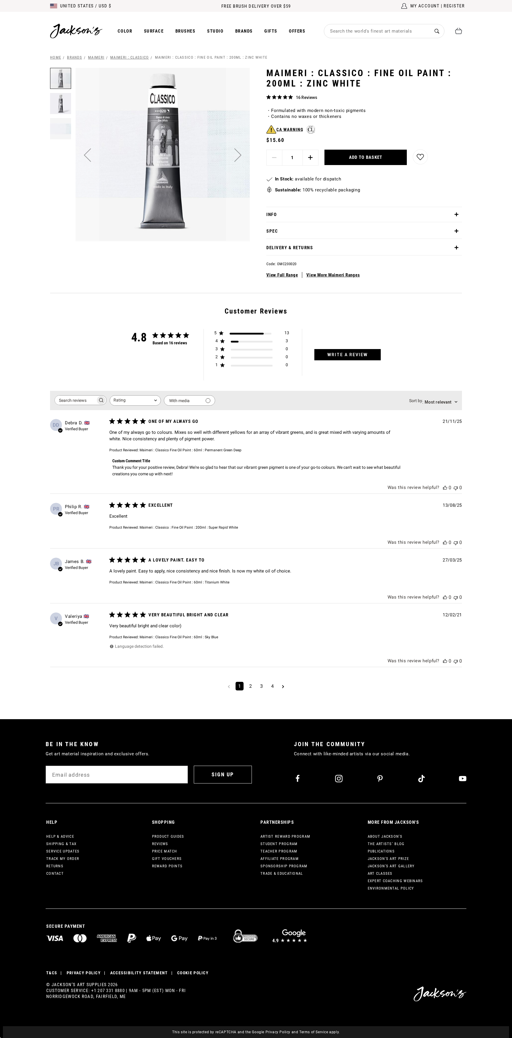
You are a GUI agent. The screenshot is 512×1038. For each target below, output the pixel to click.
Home (55, 57)
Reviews (160, 844)
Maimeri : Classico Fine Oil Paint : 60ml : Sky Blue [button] (179, 637)
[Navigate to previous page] (229, 686)
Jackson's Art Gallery (391, 866)
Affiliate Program (279, 858)
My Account (424, 6)
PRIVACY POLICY (84, 972)
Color (125, 31)
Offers (297, 31)
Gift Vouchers (167, 858)
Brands (244, 31)
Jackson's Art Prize (388, 858)
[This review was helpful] (445, 487)
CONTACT (55, 873)
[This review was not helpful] (456, 487)
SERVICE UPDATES (63, 851)
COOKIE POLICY (193, 972)
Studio (215, 31)
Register (454, 6)
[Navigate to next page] (283, 686)
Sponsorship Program (284, 866)
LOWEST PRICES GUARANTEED (256, 6)
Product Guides (168, 836)
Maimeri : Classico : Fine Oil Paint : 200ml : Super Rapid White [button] (189, 527)
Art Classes (380, 873)
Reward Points (167, 866)
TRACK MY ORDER (62, 858)
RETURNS (54, 866)
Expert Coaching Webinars (395, 881)
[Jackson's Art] (76, 31)
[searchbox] (75, 400)
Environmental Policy (391, 888)
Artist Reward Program (285, 836)
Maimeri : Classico (129, 57)
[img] (268, 97)
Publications (381, 851)
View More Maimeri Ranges (333, 275)
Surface (154, 31)
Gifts (270, 31)
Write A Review (347, 354)
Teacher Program (278, 851)
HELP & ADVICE (60, 836)
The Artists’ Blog (386, 844)
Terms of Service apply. (319, 1032)
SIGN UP (223, 774)
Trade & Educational (281, 873)
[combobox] (377, 31)
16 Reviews (306, 97)
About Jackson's (385, 836)
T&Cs (51, 972)
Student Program (279, 844)
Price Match (164, 851)
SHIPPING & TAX (61, 844)
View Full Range (282, 275)
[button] (87, 155)
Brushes (185, 31)
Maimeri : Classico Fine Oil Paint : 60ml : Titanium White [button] (184, 582)
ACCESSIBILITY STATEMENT (139, 972)
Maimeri (96, 57)
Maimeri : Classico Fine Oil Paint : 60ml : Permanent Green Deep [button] (190, 450)
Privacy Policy (277, 1032)
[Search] (437, 31)
